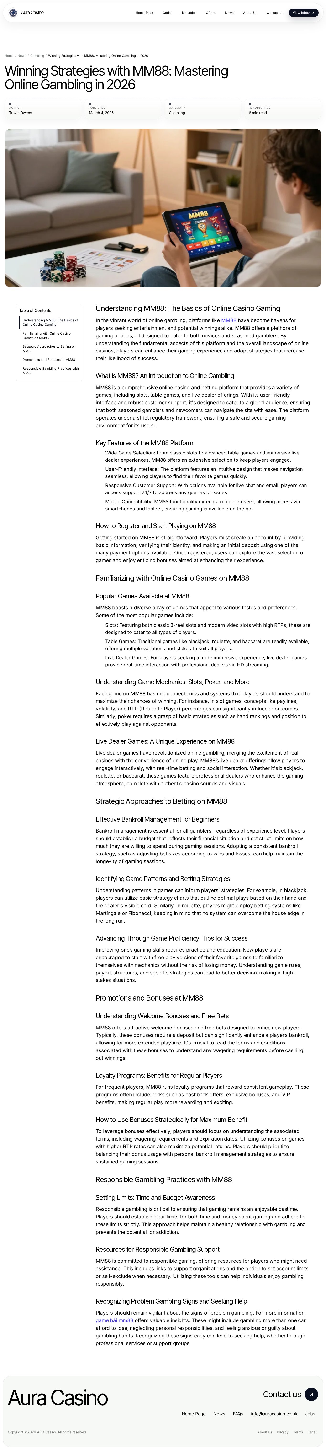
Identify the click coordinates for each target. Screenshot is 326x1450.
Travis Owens (20, 113)
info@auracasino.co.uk (274, 1413)
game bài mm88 (114, 1320)
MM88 (229, 320)
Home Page (194, 1413)
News (22, 56)
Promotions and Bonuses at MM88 (49, 360)
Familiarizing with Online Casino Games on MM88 (47, 335)
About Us (265, 1432)
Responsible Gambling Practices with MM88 (51, 371)
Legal (312, 1432)
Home (9, 56)
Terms (298, 1432)
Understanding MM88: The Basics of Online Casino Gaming (50, 322)
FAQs (238, 1413)
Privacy (283, 1432)
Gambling (37, 56)
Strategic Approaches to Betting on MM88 (49, 349)
